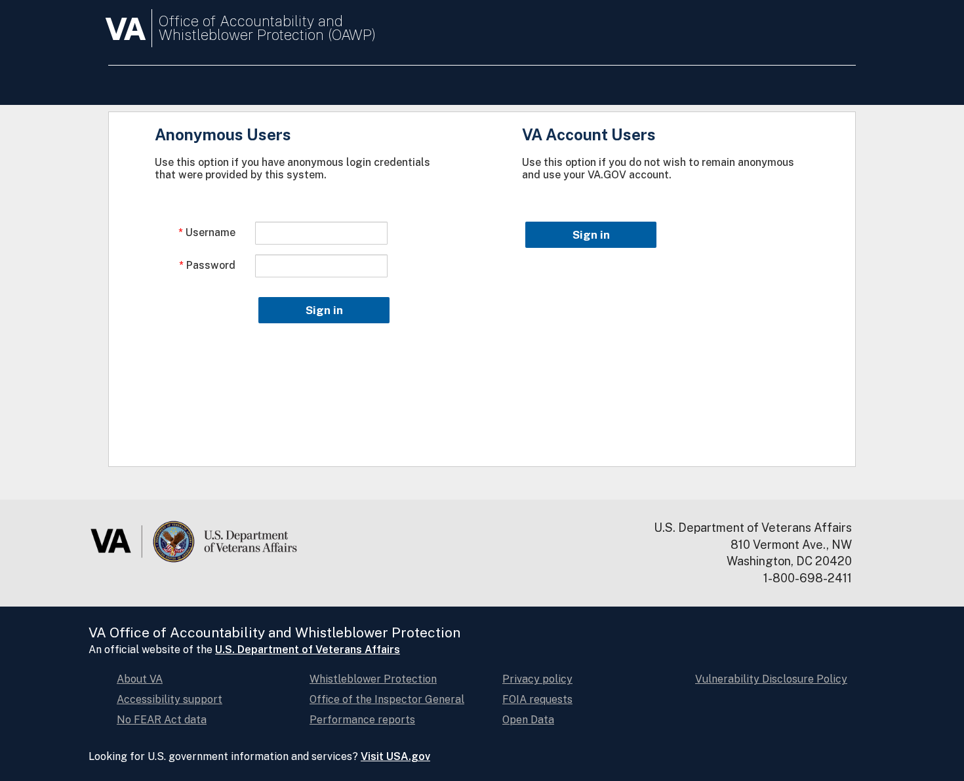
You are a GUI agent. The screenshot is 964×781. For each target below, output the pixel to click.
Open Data (528, 719)
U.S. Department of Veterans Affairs (307, 649)
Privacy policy (537, 679)
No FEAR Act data (162, 719)
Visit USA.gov (395, 756)
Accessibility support (169, 699)
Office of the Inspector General (387, 699)
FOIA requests (537, 699)
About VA (140, 679)
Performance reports (362, 719)
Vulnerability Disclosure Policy (771, 679)
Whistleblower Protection (373, 679)
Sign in (324, 310)
